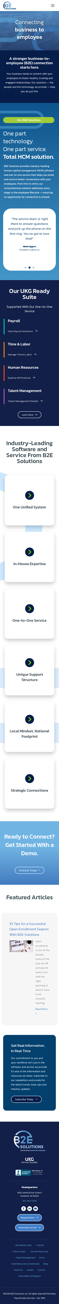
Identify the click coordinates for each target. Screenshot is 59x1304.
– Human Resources (38, 1251)
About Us (18, 1270)
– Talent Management (24, 1257)
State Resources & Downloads (25, 1263)
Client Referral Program (29, 1276)
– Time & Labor (18, 1251)
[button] (26, 268)
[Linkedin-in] (29, 1208)
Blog (45, 1263)
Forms (42, 1257)
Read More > (42, 1011)
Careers (30, 1270)
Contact (41, 1270)
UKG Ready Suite (23, 1245)
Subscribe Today (25, 1099)
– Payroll (39, 1245)
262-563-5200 (29, 1201)
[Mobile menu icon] (53, 5)
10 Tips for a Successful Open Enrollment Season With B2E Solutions (29, 929)
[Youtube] (35, 1208)
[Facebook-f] (23, 1208)
